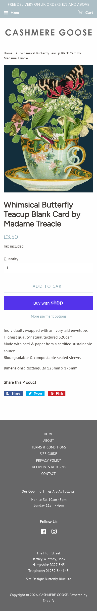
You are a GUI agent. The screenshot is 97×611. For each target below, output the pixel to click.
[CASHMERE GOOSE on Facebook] (43, 532)
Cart (89, 12)
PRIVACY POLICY (48, 460)
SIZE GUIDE (48, 453)
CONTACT (48, 473)
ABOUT (48, 440)
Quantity (11, 258)
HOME (48, 434)
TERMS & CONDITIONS (48, 447)
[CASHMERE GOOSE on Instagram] (54, 532)
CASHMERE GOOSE (53, 595)
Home (8, 53)
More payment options (48, 316)
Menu (14, 12)
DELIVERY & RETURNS (48, 467)
